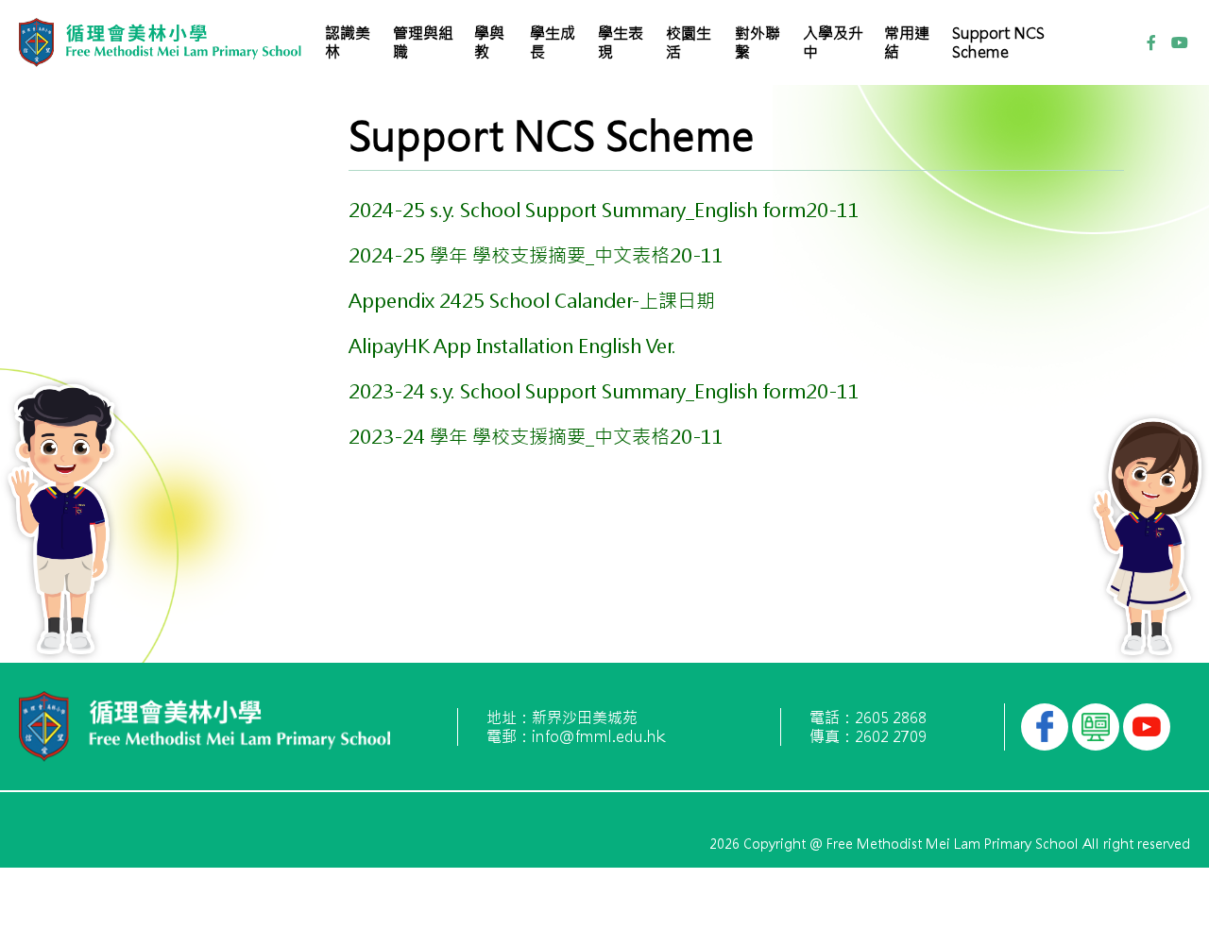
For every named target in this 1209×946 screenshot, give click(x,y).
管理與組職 (423, 42)
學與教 (489, 42)
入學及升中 (833, 42)
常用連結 (906, 42)
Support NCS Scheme (998, 42)
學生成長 (552, 42)
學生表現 (620, 42)
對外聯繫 (757, 42)
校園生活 (688, 42)
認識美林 (347, 42)
